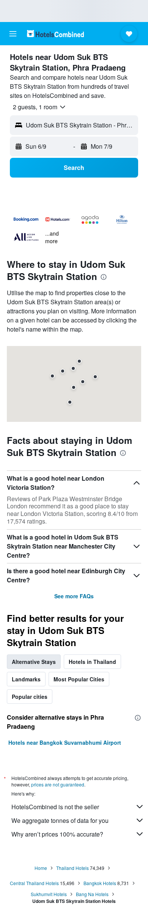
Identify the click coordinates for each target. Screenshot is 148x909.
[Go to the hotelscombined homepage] (55, 33)
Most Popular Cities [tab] (79, 679)
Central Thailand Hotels (34, 883)
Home (41, 868)
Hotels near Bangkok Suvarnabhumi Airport (64, 742)
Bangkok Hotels (99, 883)
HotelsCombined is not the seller (55, 806)
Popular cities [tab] (29, 696)
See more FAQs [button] (74, 596)
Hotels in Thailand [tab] (92, 661)
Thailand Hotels (72, 868)
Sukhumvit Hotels (49, 894)
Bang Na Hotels (92, 894)
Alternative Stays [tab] (34, 661)
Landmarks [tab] (26, 679)
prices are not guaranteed (57, 784)
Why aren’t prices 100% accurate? (57, 834)
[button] (13, 33)
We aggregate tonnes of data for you (60, 820)
